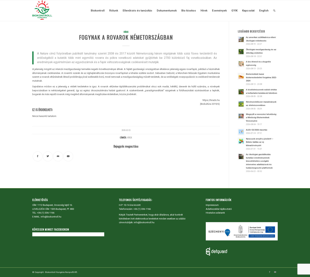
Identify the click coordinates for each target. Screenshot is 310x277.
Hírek (126, 31)
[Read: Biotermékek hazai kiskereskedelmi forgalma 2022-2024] (241, 76)
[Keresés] (274, 10)
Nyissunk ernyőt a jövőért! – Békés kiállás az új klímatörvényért (259, 142)
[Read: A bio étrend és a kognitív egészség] (241, 64)
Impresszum (212, 205)
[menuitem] (97, 10)
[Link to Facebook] (269, 272)
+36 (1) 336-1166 (45, 212)
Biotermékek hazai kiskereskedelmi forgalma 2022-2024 (261, 77)
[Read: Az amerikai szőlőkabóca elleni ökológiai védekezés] (241, 39)
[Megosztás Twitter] (48, 156)
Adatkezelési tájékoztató (219, 209)
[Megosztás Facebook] (38, 156)
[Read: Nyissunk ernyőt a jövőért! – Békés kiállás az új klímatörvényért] (241, 141)
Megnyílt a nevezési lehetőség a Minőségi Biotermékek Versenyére (261, 117)
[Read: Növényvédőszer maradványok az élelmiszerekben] (241, 104)
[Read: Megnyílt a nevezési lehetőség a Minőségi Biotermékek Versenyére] (241, 116)
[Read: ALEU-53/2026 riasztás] (241, 132)
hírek (129, 137)
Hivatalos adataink (215, 212)
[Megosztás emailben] (58, 156)
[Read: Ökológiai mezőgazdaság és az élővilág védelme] (241, 51)
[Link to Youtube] (68, 156)
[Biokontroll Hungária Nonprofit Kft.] (42, 10)
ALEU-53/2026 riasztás (256, 130)
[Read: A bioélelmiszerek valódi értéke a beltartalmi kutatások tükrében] (241, 92)
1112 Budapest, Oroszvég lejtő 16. (54, 205)
